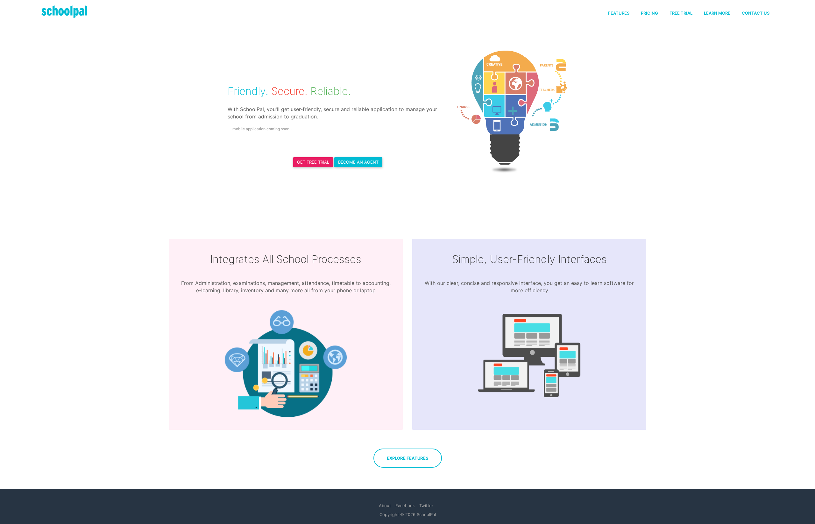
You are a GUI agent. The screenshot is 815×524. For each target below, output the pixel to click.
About (385, 505)
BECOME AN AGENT (358, 162)
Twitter (426, 505)
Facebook (405, 505)
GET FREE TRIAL (313, 162)
